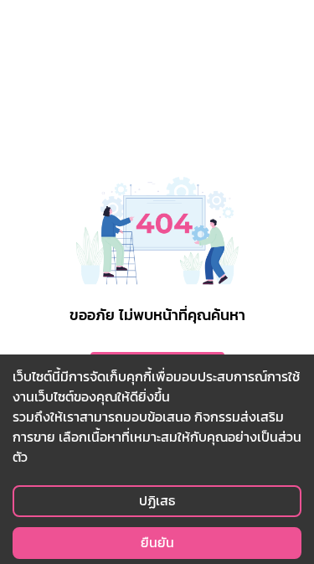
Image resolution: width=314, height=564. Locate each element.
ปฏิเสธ (157, 501)
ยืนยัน (157, 543)
